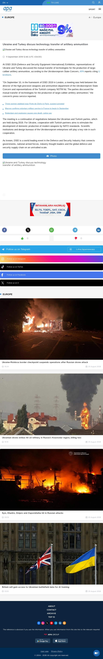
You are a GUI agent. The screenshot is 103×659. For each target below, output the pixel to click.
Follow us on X (13, 283)
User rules (45, 651)
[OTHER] (99, 9)
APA (82, 71)
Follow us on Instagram (16, 259)
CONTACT (51, 610)
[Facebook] (38, 623)
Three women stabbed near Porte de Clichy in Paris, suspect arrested (34, 104)
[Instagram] (43, 623)
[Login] (99, 2)
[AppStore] (60, 641)
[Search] (93, 3)
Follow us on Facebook (16, 275)
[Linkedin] (60, 623)
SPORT (92, 9)
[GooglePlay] (42, 641)
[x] (47, 623)
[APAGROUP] (51, 634)
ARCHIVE (51, 613)
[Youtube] (51, 623)
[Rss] (64, 623)
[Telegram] (55, 623)
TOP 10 (51, 617)
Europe (97, 17)
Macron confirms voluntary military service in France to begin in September (37, 108)
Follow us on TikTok (15, 267)
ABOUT (51, 606)
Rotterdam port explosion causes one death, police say (28, 113)
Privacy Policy (56, 651)
